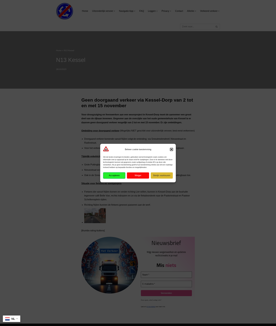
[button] (171, 149)
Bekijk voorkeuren (161, 175)
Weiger (138, 175)
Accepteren (114, 175)
